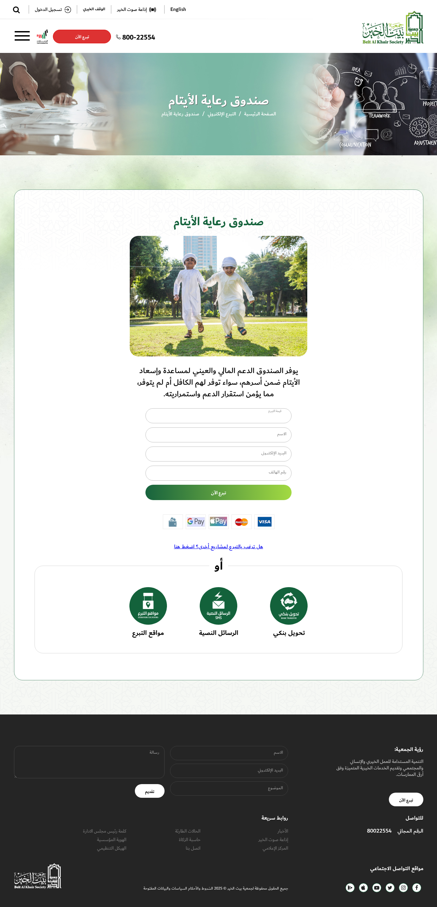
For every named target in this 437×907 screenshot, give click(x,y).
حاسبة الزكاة (189, 840)
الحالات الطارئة (187, 831)
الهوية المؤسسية (111, 840)
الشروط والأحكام (200, 888)
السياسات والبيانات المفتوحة (165, 888)
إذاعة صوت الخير (273, 840)
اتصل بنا (193, 848)
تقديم (149, 791)
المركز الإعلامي (275, 848)
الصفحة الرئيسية (260, 114)
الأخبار (283, 831)
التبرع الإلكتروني (222, 114)
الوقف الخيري (94, 9)
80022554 (379, 831)
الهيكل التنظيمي (111, 848)
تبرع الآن (82, 37)
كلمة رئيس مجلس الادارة (104, 831)
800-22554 (138, 36)
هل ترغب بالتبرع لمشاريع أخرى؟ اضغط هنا (218, 546)
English (178, 9)
